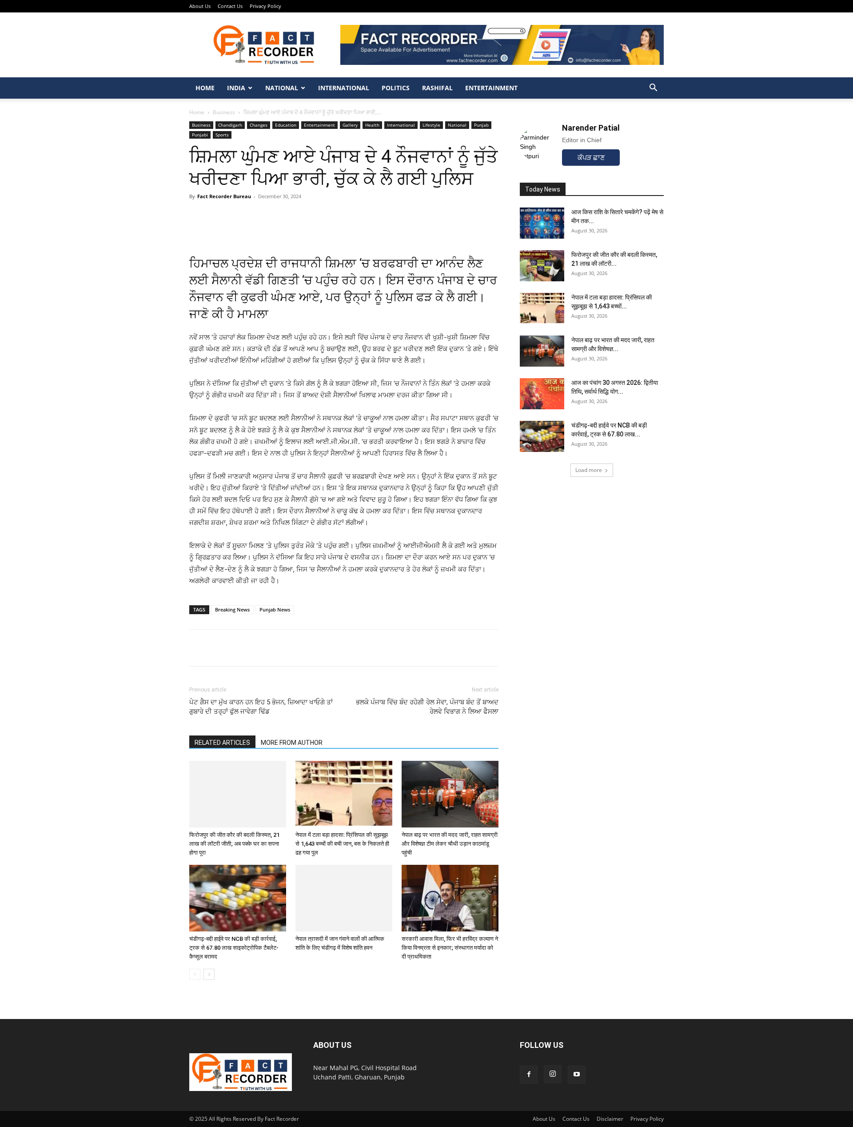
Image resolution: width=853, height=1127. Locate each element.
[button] (653, 88)
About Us (200, 6)
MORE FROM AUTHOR (292, 742)
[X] (239, 648)
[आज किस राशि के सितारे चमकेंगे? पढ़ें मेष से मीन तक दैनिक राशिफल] (542, 223)
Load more (588, 470)
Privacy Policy (265, 6)
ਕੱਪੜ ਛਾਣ (591, 157)
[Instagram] (553, 1074)
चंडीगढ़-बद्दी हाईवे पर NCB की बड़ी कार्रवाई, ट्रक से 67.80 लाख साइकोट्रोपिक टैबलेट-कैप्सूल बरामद (234, 947)
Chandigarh (230, 125)
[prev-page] (194, 974)
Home (205, 88)
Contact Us (230, 6)
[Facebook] (218, 648)
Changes (258, 125)
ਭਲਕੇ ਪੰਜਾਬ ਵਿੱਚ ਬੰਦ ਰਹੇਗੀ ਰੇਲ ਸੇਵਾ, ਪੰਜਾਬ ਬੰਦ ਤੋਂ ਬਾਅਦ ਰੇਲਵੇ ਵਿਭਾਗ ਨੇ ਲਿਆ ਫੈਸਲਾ (427, 706)
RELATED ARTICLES (222, 742)
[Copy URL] (280, 648)
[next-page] (209, 974)
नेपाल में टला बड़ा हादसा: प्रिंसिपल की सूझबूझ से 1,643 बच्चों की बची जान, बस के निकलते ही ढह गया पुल (342, 843)
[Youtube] (577, 1074)
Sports (222, 135)
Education (285, 125)
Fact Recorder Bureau (224, 196)
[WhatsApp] (198, 648)
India (236, 88)
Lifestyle (431, 125)
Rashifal (437, 88)
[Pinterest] (259, 648)
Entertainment (491, 88)
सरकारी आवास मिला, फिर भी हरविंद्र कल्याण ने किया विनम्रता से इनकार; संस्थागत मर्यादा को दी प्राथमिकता (450, 947)
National (281, 88)
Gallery (350, 125)
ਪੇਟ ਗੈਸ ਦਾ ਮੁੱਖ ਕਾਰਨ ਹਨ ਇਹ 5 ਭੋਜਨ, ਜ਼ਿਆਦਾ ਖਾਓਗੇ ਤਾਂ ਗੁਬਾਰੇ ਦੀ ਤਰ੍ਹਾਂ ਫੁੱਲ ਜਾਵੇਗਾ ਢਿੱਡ (261, 706)
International (343, 88)
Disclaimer (610, 1119)
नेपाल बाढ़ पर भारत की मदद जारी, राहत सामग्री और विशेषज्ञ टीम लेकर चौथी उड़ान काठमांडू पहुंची (450, 843)
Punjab (481, 125)
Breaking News (232, 609)
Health (372, 125)
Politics (396, 88)
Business (224, 112)
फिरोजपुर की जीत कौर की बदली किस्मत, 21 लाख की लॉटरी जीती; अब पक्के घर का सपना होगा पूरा (234, 843)
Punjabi (200, 135)
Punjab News (274, 609)
